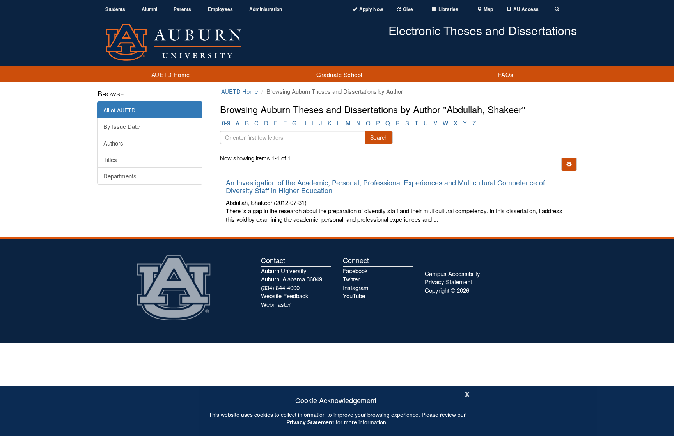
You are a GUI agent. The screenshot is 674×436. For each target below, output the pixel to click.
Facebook (355, 271)
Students (115, 9)
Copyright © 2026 (447, 290)
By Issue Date (121, 126)
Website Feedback (285, 296)
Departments (120, 176)
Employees (220, 9)
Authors (113, 143)
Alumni (149, 9)
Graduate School (339, 74)
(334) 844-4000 (280, 287)
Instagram (356, 287)
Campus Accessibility (452, 273)
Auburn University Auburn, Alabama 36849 (291, 275)
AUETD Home (170, 74)
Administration (265, 9)
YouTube (354, 296)
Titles (110, 159)
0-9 (226, 123)
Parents (182, 9)
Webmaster (276, 304)
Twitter (351, 279)
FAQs (506, 74)
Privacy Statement (310, 422)
